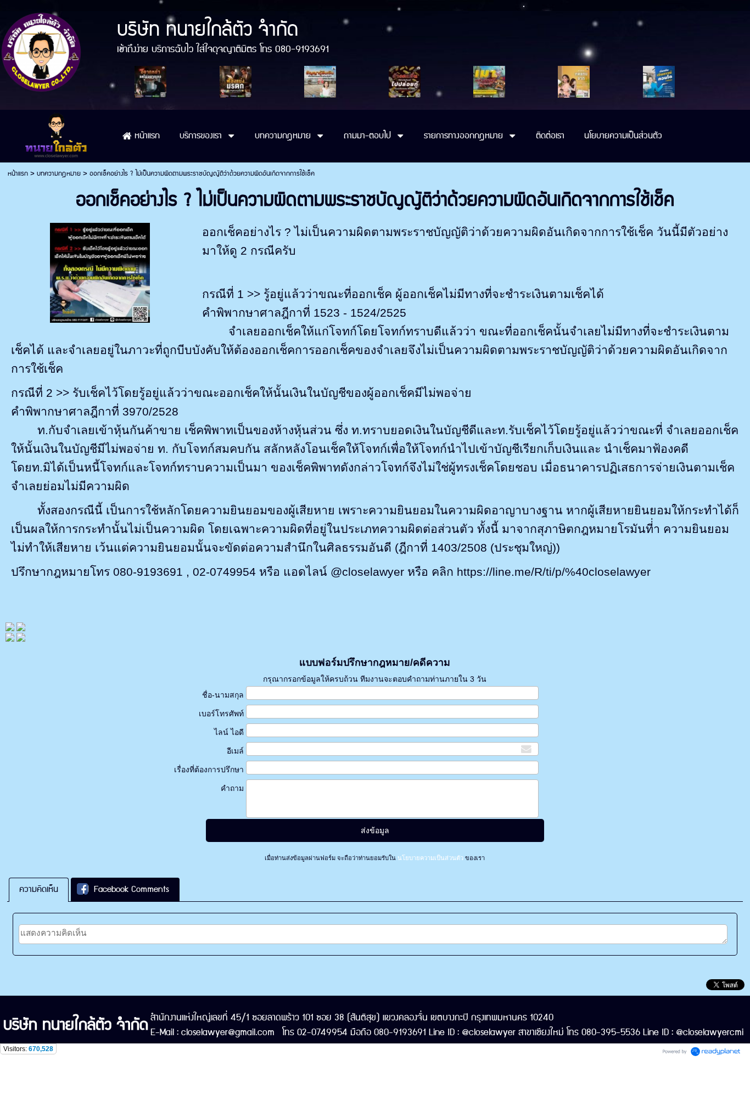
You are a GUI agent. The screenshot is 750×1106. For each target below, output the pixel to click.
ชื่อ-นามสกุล (222, 694)
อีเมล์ (235, 750)
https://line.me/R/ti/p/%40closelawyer (554, 572)
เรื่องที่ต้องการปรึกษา (208, 769)
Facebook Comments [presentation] (131, 889)
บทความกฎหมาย (59, 173)
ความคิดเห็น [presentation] (38, 889)
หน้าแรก (18, 173)
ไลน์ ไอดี (228, 732)
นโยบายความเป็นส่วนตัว (430, 858)
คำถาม (232, 788)
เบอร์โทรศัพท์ (221, 713)
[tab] (39, 889)
